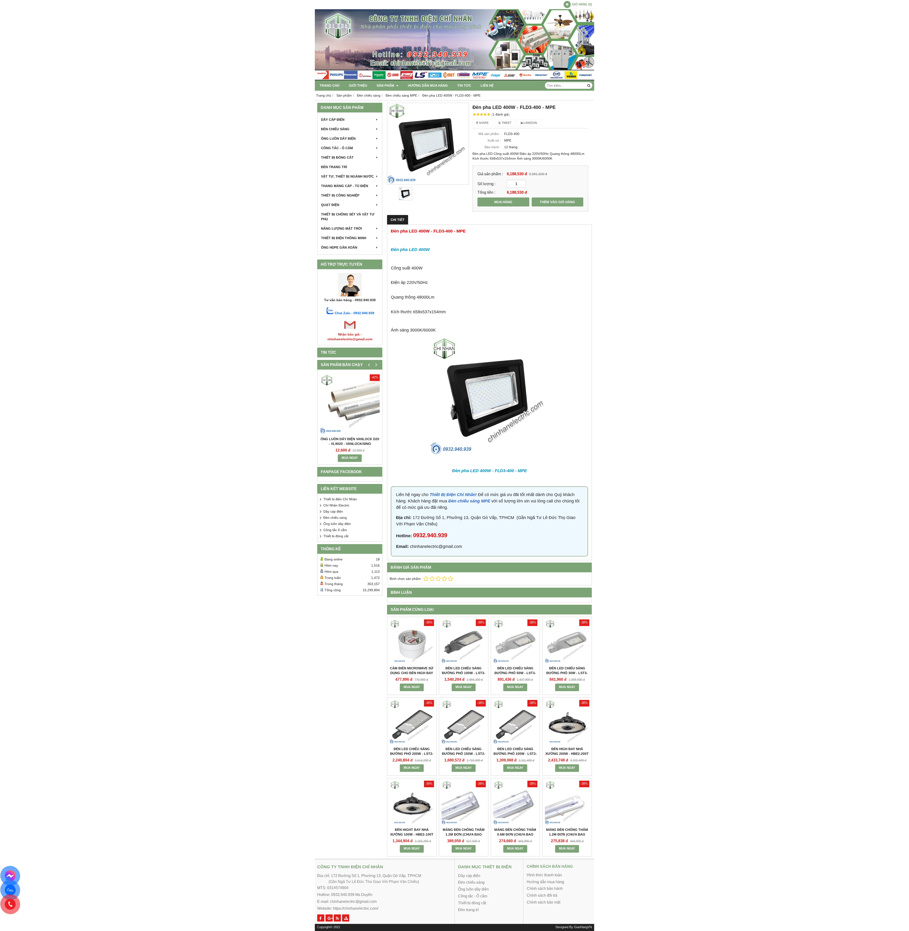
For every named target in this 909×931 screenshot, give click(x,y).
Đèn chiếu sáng (335, 129)
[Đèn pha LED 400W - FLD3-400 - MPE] (428, 143)
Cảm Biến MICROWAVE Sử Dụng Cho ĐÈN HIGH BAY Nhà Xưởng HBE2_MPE (411, 673)
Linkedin (530, 123)
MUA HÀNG (503, 202)
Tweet (506, 123)
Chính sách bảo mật (543, 902)
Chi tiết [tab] (398, 220)
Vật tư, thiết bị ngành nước (347, 176)
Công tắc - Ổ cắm (337, 148)
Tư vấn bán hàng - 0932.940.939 (350, 300)
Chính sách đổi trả (542, 895)
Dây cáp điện (332, 119)
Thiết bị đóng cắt (337, 157)
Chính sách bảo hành (545, 888)
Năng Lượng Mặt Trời (341, 228)
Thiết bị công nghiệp (340, 195)
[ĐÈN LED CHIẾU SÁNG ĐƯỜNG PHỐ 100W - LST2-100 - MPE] (515, 722)
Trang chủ (329, 85)
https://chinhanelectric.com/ (355, 908)
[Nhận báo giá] (350, 329)
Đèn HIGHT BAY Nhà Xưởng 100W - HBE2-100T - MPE (411, 834)
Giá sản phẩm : (490, 174)
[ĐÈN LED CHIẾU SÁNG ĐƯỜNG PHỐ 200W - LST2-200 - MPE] (412, 722)
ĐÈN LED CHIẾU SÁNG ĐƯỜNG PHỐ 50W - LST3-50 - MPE (515, 673)
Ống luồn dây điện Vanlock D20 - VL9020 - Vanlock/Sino (350, 441)
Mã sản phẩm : (489, 134)
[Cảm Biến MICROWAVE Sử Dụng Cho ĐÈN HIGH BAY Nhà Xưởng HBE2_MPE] (412, 641)
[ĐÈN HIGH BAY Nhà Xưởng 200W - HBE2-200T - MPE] (567, 722)
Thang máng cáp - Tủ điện (344, 186)
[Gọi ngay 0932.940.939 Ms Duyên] (10, 904)
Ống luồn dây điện (338, 138)
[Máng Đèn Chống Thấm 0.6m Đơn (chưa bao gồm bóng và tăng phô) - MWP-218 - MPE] (515, 803)
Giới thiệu (358, 85)
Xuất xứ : (494, 140)
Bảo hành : (493, 147)
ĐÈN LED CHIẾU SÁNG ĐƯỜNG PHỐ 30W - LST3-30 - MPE (567, 673)
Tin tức (464, 85)
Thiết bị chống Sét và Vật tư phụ (347, 216)
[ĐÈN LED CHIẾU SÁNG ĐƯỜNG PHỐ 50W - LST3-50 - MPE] (515, 641)
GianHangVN (583, 927)
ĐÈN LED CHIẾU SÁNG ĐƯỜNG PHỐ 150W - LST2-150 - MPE (463, 753)
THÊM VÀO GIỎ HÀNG (557, 202)
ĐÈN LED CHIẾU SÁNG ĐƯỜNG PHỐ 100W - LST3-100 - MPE (463, 673)
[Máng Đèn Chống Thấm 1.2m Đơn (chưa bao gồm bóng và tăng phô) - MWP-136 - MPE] (567, 803)
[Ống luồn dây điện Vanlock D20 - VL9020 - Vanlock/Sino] (350, 404)
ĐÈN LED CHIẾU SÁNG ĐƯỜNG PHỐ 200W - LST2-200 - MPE (411, 753)
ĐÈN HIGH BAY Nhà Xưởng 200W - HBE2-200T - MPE (567, 753)
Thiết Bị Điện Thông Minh (343, 238)
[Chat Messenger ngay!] (10, 875)
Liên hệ (487, 85)
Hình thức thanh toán (544, 875)
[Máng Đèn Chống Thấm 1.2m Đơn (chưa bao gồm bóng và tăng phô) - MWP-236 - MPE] (463, 803)
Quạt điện (330, 205)
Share (483, 123)
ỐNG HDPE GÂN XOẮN (339, 247)
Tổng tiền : (486, 192)
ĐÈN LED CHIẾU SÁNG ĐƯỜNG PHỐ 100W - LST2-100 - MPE (515, 753)
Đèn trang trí (334, 167)
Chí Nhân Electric (336, 505)
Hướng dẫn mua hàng (428, 85)
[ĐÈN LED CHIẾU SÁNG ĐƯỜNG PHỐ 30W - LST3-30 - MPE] (567, 641)
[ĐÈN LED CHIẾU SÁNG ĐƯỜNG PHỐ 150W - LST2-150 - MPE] (463, 722)
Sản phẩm (386, 85)
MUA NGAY (350, 458)
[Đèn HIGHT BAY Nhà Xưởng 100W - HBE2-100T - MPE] (412, 803)
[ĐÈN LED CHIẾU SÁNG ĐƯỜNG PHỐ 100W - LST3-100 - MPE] (463, 641)
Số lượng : (486, 184)
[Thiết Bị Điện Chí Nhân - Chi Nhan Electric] (454, 79)
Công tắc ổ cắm (335, 530)
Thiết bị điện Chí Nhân (340, 499)
